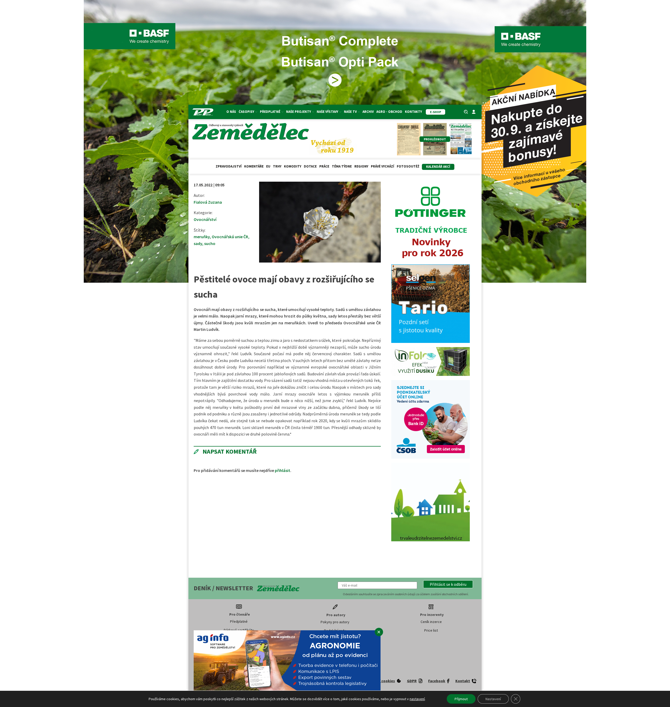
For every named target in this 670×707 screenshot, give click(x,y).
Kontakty (413, 111)
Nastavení (493, 699)
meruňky (202, 236)
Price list (431, 630)
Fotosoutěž (408, 166)
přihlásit (282, 470)
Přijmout (461, 699)
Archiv (368, 111)
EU (268, 166)
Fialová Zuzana (208, 202)
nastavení (417, 699)
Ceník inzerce (431, 621)
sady (198, 243)
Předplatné (239, 621)
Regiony (361, 166)
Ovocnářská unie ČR (230, 236)
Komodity (292, 166)
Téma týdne (342, 166)
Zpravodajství (229, 166)
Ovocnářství (205, 219)
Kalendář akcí (438, 166)
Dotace (310, 166)
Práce (324, 166)
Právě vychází (382, 166)
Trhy (277, 166)
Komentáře (254, 166)
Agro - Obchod (389, 111)
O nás (231, 111)
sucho (209, 243)
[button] (448, 584)
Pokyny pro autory (335, 622)
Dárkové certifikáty (239, 630)
